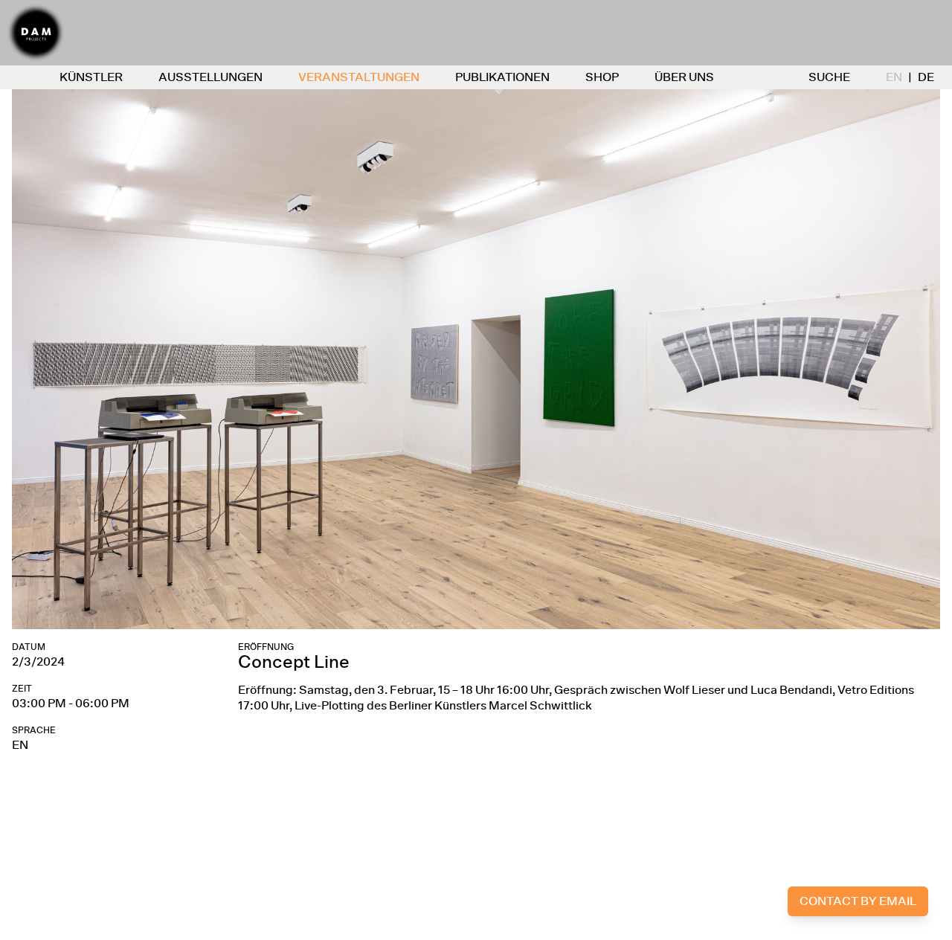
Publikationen (502, 77)
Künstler (91, 77)
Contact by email (858, 901)
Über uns (684, 77)
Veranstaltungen (358, 77)
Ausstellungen (210, 77)
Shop (602, 77)
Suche (829, 77)
